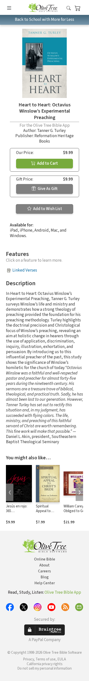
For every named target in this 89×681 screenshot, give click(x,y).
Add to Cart (47, 163)
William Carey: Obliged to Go (74, 509)
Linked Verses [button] (24, 270)
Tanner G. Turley (51, 131)
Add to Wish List (47, 209)
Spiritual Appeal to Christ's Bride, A (47, 513)
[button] (69, 8)
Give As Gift (47, 189)
